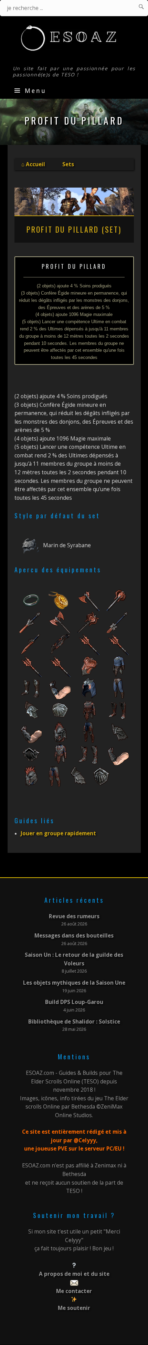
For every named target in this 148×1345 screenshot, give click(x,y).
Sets (68, 164)
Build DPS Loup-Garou (74, 1002)
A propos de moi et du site (74, 1274)
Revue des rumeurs (74, 916)
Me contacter (74, 1291)
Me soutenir (74, 1308)
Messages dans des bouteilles (74, 935)
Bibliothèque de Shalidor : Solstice (74, 1021)
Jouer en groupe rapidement (58, 833)
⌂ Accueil (33, 164)
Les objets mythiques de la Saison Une (74, 982)
